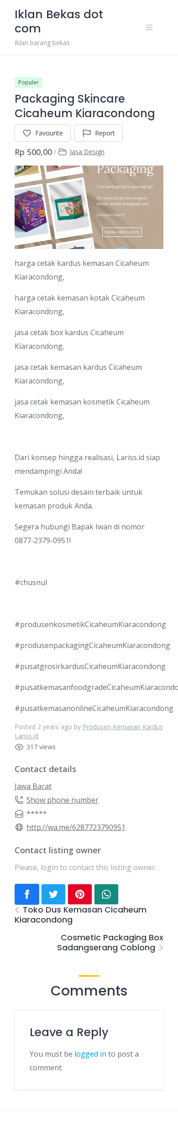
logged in (90, 1054)
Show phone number (62, 800)
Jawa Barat (33, 786)
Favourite (49, 133)
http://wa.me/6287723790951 (76, 827)
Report (105, 133)
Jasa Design (87, 151)
